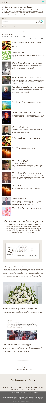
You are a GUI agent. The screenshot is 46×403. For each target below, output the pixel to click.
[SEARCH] (42, 21)
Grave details (14, 211)
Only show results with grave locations (12, 25)
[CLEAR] (37, 21)
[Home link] (5, 2)
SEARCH (4, 18)
